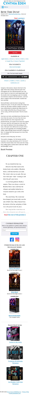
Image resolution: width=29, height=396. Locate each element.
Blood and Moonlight (15, 67)
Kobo (27, 59)
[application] (15, 76)
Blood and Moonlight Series (14, 14)
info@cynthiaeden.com (15, 393)
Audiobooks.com (15, 83)
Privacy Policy (25, 392)
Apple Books (4, 59)
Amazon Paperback (19, 61)
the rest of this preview (14, 215)
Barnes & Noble (20, 59)
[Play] (3, 77)
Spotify (23, 80)
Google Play (9, 61)
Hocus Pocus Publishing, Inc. (14, 392)
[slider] (26, 76)
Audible (12, 80)
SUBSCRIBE (14, 233)
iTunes (17, 80)
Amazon (12, 59)
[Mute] (22, 77)
